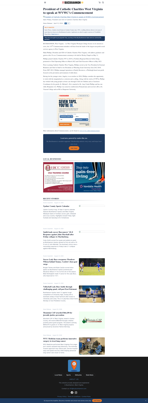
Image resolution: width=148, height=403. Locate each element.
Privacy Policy (62, 396)
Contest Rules (86, 396)
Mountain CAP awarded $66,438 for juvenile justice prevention (57, 313)
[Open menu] (45, 2)
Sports (68, 375)
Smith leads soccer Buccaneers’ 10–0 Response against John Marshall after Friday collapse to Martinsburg (58, 234)
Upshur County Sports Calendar (56, 206)
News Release (47, 309)
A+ (68, 23)
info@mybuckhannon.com (78, 388)
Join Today (97, 400)
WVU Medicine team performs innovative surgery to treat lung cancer (60, 339)
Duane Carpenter (48, 202)
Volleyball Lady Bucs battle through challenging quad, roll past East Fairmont (60, 287)
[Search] (103, 2)
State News (89, 375)
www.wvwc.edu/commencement (89, 131)
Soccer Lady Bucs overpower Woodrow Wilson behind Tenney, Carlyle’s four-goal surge (60, 261)
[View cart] (99, 2)
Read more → (55, 34)
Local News (58, 375)
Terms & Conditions (74, 396)
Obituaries (78, 375)
